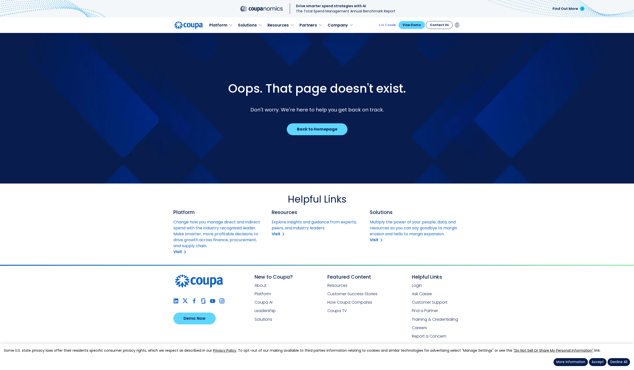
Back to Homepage (317, 129)
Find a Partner (425, 311)
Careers (419, 328)
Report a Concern (429, 336)
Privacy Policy (224, 350)
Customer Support (430, 302)
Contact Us (439, 25)
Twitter (185, 301)
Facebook (194, 301)
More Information (570, 362)
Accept (598, 362)
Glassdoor (203, 301)
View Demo (411, 25)
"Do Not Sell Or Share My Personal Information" (553, 350)
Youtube (212, 301)
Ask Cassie (387, 25)
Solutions (263, 319)
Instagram (221, 301)
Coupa (7, 36)
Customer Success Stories (352, 294)
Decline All (618, 362)
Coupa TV (337, 311)
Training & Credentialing (435, 319)
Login (417, 285)
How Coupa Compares (349, 302)
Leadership (265, 311)
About (260, 285)
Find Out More (565, 8)
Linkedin (176, 301)
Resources (337, 285)
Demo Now (195, 318)
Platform (263, 294)
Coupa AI (263, 302)
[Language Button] (457, 25)
